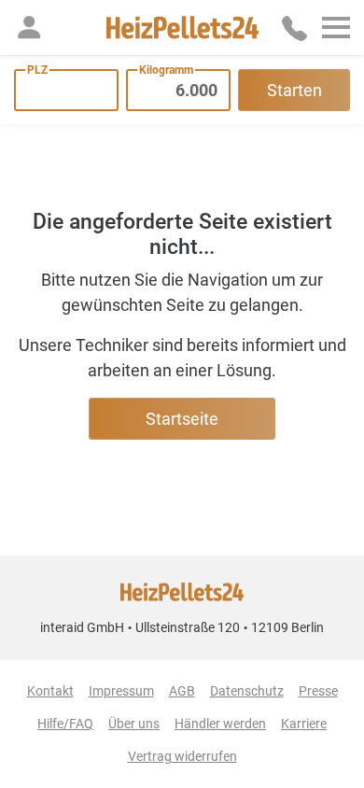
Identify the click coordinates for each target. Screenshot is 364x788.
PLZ (37, 70)
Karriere (304, 723)
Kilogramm (166, 70)
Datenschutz (247, 690)
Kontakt (50, 690)
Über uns (134, 723)
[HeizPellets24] (182, 27)
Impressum (121, 690)
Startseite (182, 419)
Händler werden (220, 723)
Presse (318, 690)
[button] (29, 27)
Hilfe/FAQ (65, 723)
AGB (182, 690)
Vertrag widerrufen (182, 756)
